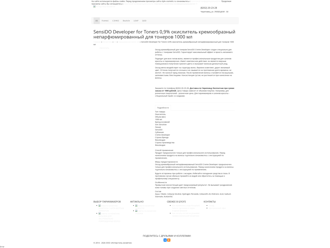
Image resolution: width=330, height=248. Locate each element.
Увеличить (103, 48)
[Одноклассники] (168, 240)
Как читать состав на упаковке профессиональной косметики (185, 214)
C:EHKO (115, 20)
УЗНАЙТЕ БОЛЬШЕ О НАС (167, 226)
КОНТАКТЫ (230, 15)
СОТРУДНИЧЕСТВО (210, 15)
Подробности (163, 107)
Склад (211, 205)
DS (97, 20)
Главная (97, 42)
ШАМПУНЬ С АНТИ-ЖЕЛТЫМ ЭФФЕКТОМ (111, 209)
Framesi (105, 20)
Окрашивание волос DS (128, 42)
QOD (144, 20)
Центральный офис (217, 208)
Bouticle (126, 20)
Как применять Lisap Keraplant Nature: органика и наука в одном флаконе (186, 208)
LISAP (136, 20)
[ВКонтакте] (165, 240)
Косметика (107, 42)
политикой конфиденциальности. (206, 1)
